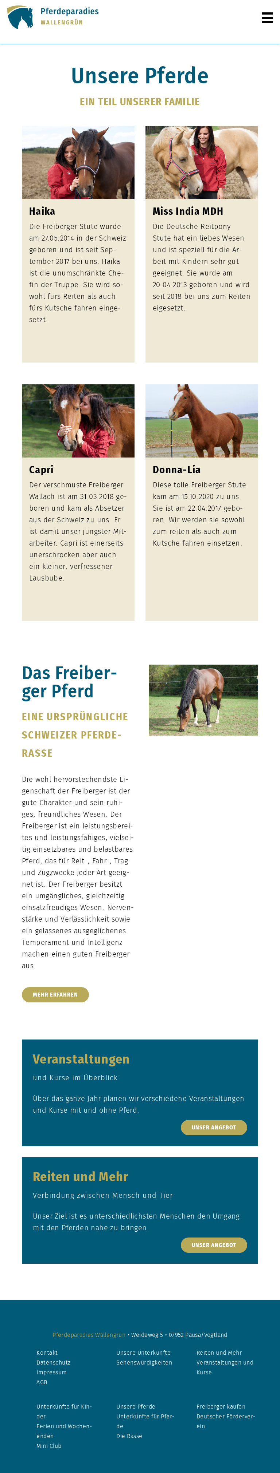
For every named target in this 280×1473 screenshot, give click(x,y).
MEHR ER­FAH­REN (55, 995)
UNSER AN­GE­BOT (214, 1128)
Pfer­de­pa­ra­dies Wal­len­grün (89, 1335)
